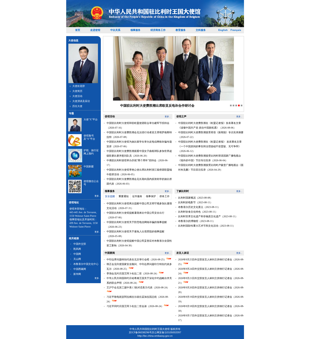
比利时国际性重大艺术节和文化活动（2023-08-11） (206, 225)
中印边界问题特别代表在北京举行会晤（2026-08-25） (136, 259)
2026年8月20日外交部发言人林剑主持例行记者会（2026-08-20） (211, 290)
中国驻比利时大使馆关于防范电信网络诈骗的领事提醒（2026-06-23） (137, 224)
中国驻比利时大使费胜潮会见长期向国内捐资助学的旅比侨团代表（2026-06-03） (139, 181)
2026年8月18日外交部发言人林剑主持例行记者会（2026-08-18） (211, 308)
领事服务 (135, 30)
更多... (97, 196)
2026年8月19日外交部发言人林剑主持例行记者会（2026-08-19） (211, 299)
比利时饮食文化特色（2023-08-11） (198, 211)
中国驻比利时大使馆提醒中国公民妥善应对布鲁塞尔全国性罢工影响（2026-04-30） (139, 243)
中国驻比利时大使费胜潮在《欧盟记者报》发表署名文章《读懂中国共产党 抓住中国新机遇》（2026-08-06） (209, 125)
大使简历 (77, 91)
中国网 (77, 254)
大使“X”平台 (91, 119)
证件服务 (137, 196)
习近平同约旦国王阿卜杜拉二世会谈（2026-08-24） (135, 306)
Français (236, 30)
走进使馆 (95, 30)
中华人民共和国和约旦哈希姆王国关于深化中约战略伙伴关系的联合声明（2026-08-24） (139, 280)
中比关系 (115, 30)
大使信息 (73, 40)
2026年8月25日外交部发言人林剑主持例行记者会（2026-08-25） (211, 262)
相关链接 (74, 238)
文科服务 (201, 30)
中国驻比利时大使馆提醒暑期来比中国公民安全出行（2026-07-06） (135, 215)
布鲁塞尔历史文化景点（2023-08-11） (199, 207)
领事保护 (151, 196)
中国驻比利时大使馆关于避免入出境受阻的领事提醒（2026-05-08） (135, 234)
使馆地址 (74, 202)
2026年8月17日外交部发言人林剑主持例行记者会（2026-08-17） (211, 318)
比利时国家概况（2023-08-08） (195, 197)
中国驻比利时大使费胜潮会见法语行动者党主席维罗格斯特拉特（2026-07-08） (139, 134)
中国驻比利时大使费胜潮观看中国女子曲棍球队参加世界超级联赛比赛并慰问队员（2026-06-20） (139, 153)
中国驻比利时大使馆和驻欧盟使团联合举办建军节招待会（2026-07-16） (138, 125)
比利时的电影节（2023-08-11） (195, 202)
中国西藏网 (79, 269)
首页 (77, 30)
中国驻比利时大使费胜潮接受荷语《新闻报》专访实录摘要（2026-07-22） (210, 134)
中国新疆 (89, 166)
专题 (71, 113)
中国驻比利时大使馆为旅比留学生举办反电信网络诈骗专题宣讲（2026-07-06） (139, 144)
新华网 (77, 274)
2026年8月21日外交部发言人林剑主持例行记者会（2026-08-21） (211, 280)
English (223, 30)
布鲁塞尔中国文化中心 (85, 264)
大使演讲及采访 (81, 101)
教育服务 (181, 30)
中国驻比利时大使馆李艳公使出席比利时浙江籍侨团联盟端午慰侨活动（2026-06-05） (139, 172)
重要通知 (124, 196)
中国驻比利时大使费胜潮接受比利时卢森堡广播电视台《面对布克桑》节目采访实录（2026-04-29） (210, 167)
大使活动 (77, 96)
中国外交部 (79, 244)
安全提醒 (110, 196)
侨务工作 (164, 196)
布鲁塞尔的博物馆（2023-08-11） (196, 221)
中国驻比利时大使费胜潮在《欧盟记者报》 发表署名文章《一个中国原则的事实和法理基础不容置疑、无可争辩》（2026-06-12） (210, 146)
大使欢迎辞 (78, 86)
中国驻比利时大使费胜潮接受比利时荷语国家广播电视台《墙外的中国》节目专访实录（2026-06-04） (209, 158)
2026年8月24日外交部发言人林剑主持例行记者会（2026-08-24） (211, 271)
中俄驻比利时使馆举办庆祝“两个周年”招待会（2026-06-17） (137, 162)
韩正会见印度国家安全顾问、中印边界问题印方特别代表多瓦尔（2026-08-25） (139, 266)
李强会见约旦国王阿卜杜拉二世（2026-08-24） (133, 273)
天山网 (77, 259)
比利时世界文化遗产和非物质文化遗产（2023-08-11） (208, 216)
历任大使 (77, 106)
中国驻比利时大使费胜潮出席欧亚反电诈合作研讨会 (157, 105)
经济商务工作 (158, 30)
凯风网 (77, 249)
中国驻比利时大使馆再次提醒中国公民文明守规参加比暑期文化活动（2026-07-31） (139, 206)
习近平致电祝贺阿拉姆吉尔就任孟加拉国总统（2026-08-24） (138, 299)
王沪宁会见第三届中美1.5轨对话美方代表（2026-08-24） (138, 287)
